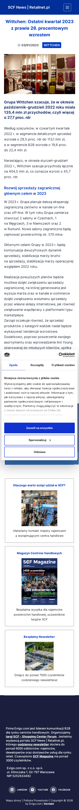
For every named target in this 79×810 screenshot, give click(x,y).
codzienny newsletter (33, 744)
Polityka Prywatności (36, 800)
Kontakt (49, 803)
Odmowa (39, 452)
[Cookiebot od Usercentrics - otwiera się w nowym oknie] (59, 354)
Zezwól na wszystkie (39, 427)
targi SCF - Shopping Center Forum (31, 736)
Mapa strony (13, 800)
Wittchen (52, 45)
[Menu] (67, 7)
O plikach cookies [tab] (63, 365)
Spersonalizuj (37, 439)
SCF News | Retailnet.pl (29, 7)
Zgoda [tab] (13, 365)
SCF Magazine (43, 756)
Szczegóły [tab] (37, 365)
